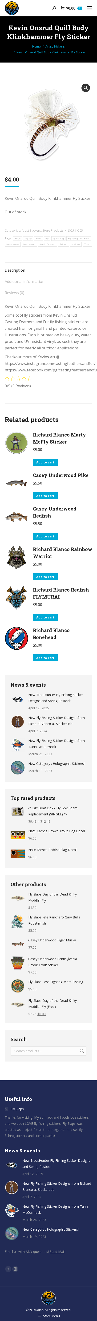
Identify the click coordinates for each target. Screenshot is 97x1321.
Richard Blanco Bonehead (51, 633)
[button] (85, 88)
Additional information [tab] (24, 281)
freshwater (29, 244)
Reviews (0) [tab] (14, 292)
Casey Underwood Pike (61, 475)
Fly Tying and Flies (78, 238)
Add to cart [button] (45, 462)
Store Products (53, 230)
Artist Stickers (31, 230)
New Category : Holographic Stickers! (56, 763)
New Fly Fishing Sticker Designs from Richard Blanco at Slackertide (56, 720)
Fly (47, 238)
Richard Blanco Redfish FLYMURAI (61, 593)
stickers (76, 244)
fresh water (12, 244)
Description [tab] (15, 270)
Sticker (63, 244)
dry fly (28, 238)
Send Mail (57, 1251)
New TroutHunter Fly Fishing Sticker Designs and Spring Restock (55, 697)
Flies (38, 238)
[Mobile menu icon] (89, 8)
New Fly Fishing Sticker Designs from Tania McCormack (56, 743)
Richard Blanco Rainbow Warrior (62, 552)
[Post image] (18, 699)
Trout (87, 244)
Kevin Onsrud (47, 244)
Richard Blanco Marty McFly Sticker (59, 438)
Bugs (17, 238)
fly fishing (58, 238)
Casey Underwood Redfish (55, 512)
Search (81, 1051)
